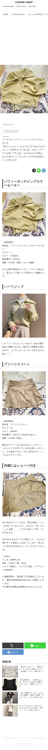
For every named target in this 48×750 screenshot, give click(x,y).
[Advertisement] (24, 40)
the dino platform (27, 743)
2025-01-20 (8, 124)
